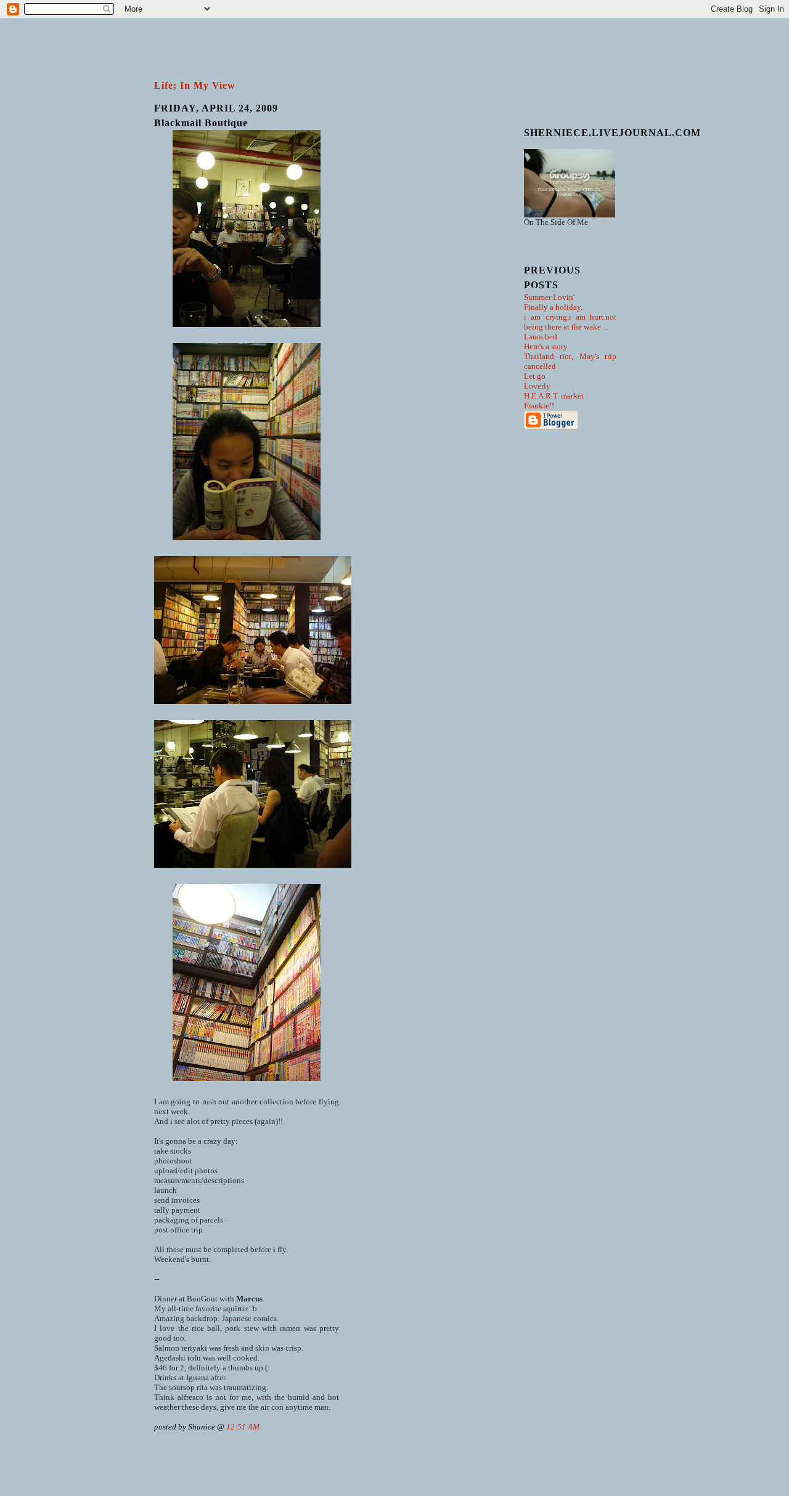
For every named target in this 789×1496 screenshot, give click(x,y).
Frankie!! (539, 405)
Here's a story (546, 346)
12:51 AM (243, 1426)
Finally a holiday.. (554, 307)
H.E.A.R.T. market (554, 395)
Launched (540, 336)
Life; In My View (194, 85)
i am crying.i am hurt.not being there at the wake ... (570, 321)
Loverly (537, 385)
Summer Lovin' (549, 297)
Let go (535, 376)
